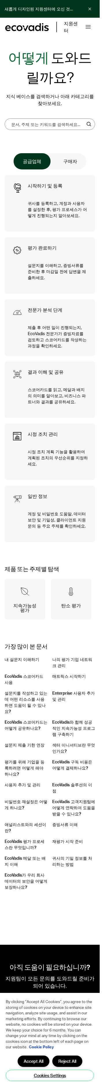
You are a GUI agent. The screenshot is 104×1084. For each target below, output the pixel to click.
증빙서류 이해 (65, 824)
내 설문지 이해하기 (22, 659)
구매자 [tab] (70, 161)
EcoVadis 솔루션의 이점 (72, 787)
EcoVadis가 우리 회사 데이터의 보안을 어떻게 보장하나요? (26, 881)
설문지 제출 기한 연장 (24, 744)
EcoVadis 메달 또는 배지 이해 (25, 861)
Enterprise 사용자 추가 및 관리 (73, 696)
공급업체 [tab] (32, 161)
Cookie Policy (41, 1047)
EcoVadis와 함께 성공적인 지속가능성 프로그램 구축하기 (73, 728)
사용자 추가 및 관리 (22, 784)
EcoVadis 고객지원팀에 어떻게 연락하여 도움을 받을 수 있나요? (73, 807)
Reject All (67, 1061)
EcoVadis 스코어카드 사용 (24, 679)
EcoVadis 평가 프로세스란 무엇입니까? (24, 844)
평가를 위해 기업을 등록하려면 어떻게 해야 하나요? (24, 767)
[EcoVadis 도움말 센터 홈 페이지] (27, 27)
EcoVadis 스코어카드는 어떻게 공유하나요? (26, 725)
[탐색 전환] (88, 27)
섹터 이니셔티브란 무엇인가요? (73, 748)
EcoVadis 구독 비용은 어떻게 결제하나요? (72, 764)
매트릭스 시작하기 (69, 676)
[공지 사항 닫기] (90, 9)
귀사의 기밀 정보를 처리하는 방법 (72, 861)
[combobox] (48, 124)
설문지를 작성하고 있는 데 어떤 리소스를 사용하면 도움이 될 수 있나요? (26, 702)
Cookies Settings (50, 1075)
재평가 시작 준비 (67, 841)
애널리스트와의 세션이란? (25, 827)
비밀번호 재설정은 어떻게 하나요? (26, 804)
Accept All (33, 1061)
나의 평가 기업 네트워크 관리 (72, 662)
